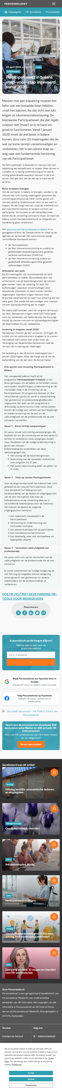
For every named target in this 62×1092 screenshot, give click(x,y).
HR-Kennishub (33, 12)
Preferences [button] (16, 1065)
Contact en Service (12, 1036)
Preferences (31, 1085)
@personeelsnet (47, 1036)
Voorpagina (14, 12)
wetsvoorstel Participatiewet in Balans (27, 229)
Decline (31, 1079)
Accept (31, 1073)
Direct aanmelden (31, 744)
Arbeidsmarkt (13, 71)
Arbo (38, 67)
